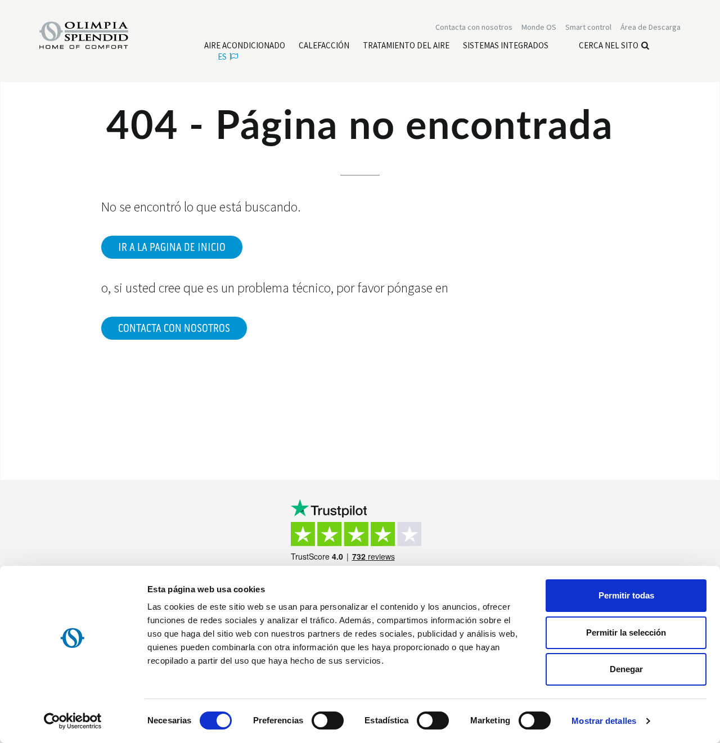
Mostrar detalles (604, 721)
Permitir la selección (626, 632)
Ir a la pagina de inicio (172, 247)
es (222, 56)
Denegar (626, 669)
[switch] (328, 721)
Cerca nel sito (608, 45)
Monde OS (538, 27)
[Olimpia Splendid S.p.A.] (95, 34)
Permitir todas (626, 595)
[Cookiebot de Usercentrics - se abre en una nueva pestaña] (73, 721)
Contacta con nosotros (174, 328)
